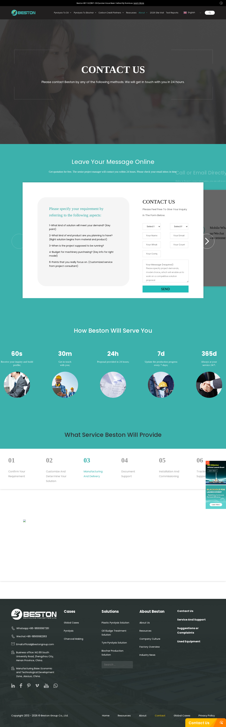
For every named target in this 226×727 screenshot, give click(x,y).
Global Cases (71, 622)
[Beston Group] (24, 12)
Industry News (147, 655)
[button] (207, 463)
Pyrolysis (68, 630)
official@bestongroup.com (38, 644)
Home (106, 715)
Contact (160, 715)
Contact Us (199, 723)
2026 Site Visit (157, 12)
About (142, 12)
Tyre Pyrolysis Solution (114, 642)
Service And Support (191, 620)
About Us (144, 622)
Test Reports (172, 12)
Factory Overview (149, 646)
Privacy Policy (207, 715)
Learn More (139, 3)
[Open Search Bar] (210, 13)
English (191, 12)
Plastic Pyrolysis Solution (115, 622)
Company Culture (149, 639)
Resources (131, 12)
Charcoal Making (73, 639)
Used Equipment (188, 641)
